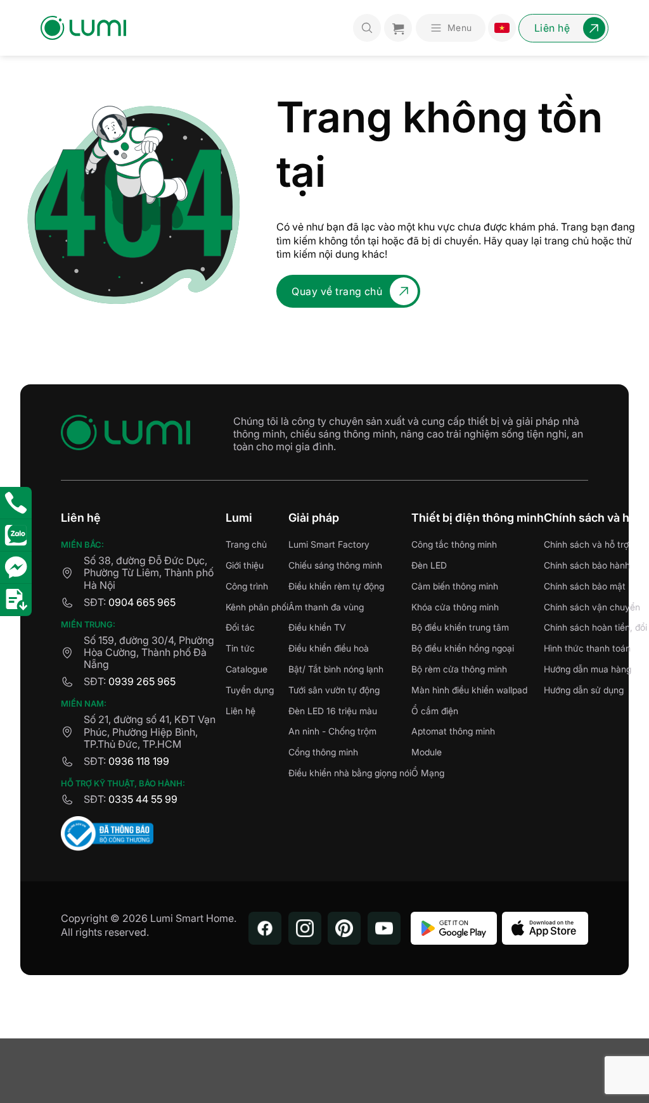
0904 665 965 (142, 602)
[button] (450, 28)
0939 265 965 (142, 681)
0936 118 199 (138, 761)
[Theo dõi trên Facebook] (264, 928)
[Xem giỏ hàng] (398, 28)
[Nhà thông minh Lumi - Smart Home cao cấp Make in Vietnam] (83, 28)
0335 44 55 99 (142, 799)
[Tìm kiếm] (367, 28)
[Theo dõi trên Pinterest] (344, 928)
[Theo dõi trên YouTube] (384, 928)
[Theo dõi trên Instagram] (304, 928)
